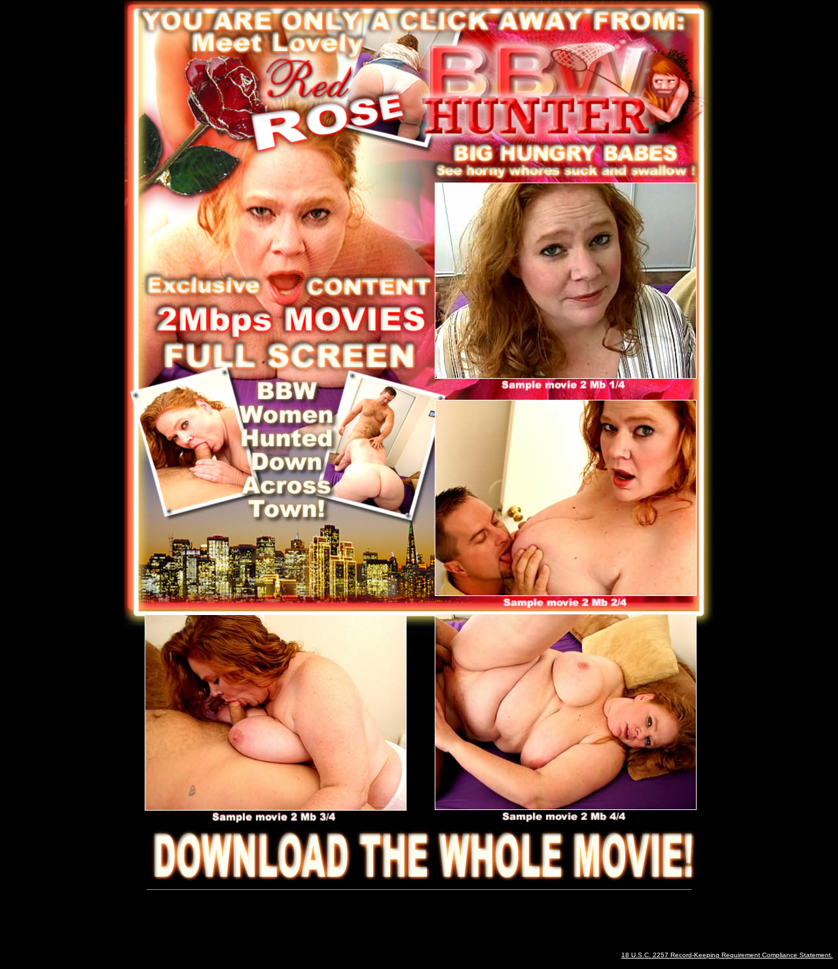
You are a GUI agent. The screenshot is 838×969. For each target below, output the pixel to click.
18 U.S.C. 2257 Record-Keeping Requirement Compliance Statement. (727, 955)
